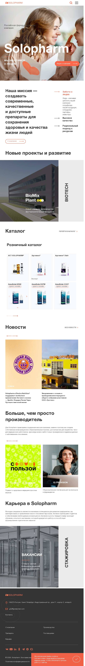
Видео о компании (64, 63)
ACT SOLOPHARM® (16, 255)
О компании (12, 141)
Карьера (8, 639)
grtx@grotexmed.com (16, 609)
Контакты (9, 615)
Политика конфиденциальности (17, 661)
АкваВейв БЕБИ (14, 284)
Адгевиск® (36, 255)
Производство (49, 627)
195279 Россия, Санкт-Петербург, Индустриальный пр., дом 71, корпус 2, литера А (40, 602)
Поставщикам (48, 633)
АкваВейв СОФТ (62, 284)
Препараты (9, 633)
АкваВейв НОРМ (38, 284)
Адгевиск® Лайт (62, 255)
